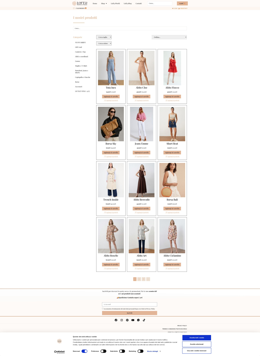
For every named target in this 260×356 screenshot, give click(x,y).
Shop (103, 3)
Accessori (78, 86)
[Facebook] (116, 320)
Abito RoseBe (111, 255)
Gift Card (78, 47)
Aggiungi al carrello (111, 96)
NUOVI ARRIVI (80, 42)
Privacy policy (182, 326)
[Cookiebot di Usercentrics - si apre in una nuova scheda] (59, 352)
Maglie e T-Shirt (81, 66)
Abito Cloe (141, 87)
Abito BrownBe (141, 199)
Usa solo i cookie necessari (196, 351)
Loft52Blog (128, 3)
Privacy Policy (150, 309)
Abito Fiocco (172, 87)
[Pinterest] (127, 320)
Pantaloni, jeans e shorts (81, 71)
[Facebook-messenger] (138, 320)
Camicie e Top (80, 52)
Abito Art (141, 255)
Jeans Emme (141, 143)
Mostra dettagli (152, 351)
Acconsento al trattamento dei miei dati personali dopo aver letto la (129, 309)
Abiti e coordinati (81, 56)
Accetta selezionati (196, 344)
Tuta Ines (111, 87)
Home (95, 3)
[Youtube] (132, 320)
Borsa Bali (172, 199)
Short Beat (172, 143)
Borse (77, 82)
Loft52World (115, 3)
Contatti (139, 3)
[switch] (103, 351)
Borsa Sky (111, 143)
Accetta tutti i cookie (197, 338)
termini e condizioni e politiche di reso (174, 329)
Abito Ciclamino (172, 255)
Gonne (77, 61)
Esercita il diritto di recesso (177, 332)
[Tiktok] (144, 320)
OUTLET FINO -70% (82, 91)
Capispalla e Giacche (82, 77)
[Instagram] (121, 320)
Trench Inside (111, 199)
